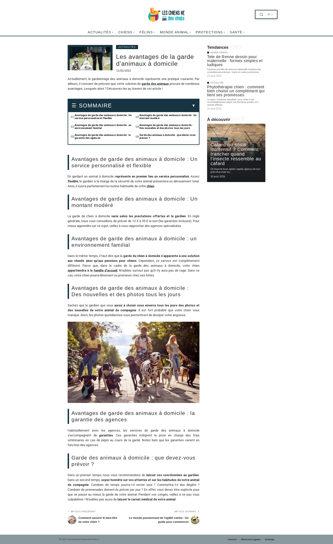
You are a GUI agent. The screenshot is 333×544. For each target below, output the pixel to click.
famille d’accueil (105, 270)
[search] (261, 14)
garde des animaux (155, 84)
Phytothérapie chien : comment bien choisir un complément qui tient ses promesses (235, 91)
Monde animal (219, 53)
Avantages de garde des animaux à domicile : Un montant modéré (168, 117)
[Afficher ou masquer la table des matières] (153, 106)
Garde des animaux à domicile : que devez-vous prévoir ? (167, 136)
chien (150, 186)
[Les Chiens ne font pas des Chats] (166, 14)
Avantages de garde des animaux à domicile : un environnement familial (103, 126)
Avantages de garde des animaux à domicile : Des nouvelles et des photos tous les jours (166, 126)
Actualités (127, 47)
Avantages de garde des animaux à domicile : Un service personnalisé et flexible (103, 117)
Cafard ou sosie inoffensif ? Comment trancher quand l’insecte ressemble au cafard (236, 154)
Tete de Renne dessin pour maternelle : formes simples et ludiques (234, 60)
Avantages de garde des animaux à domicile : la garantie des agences (103, 136)
